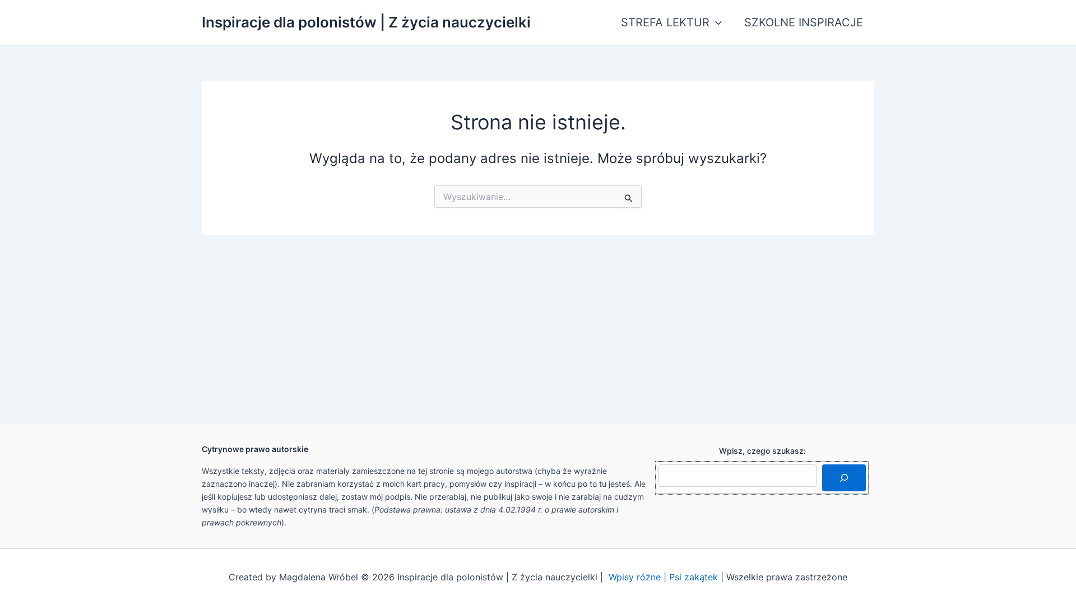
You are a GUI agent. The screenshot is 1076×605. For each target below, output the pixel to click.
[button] (715, 22)
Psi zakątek (693, 577)
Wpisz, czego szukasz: (762, 450)
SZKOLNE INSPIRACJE (803, 22)
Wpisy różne (635, 577)
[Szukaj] (844, 477)
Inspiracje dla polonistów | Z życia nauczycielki (366, 22)
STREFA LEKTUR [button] (665, 22)
